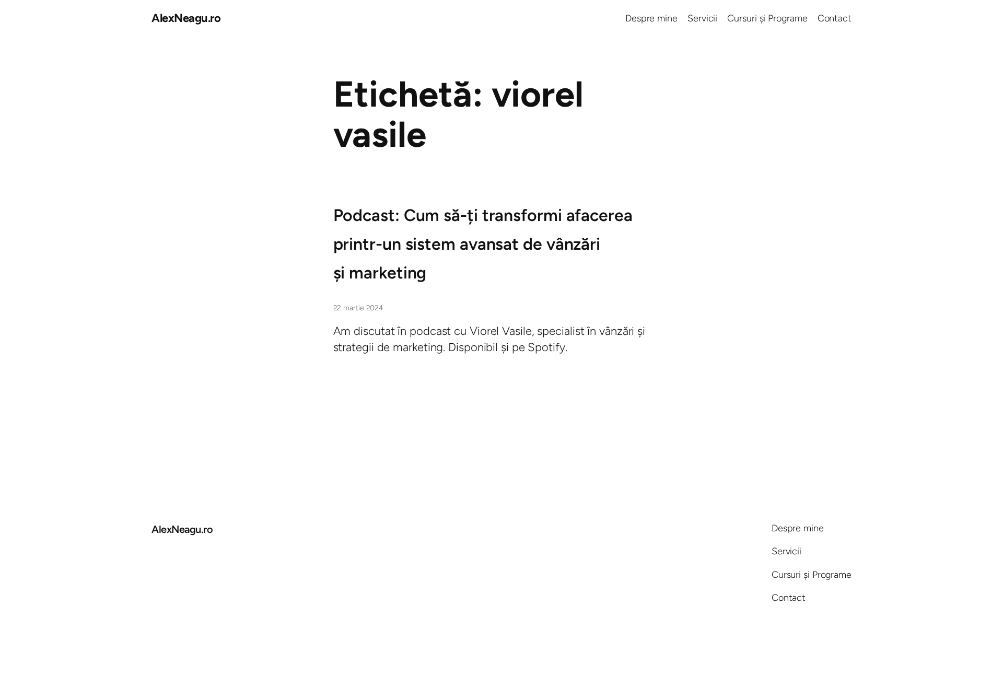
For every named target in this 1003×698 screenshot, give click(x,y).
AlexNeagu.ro (185, 18)
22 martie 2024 (358, 308)
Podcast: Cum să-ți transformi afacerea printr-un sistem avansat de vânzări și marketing (483, 244)
